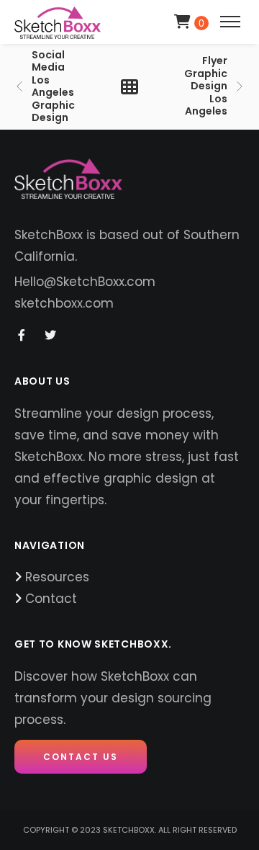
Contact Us (80, 757)
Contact (51, 598)
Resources (57, 577)
